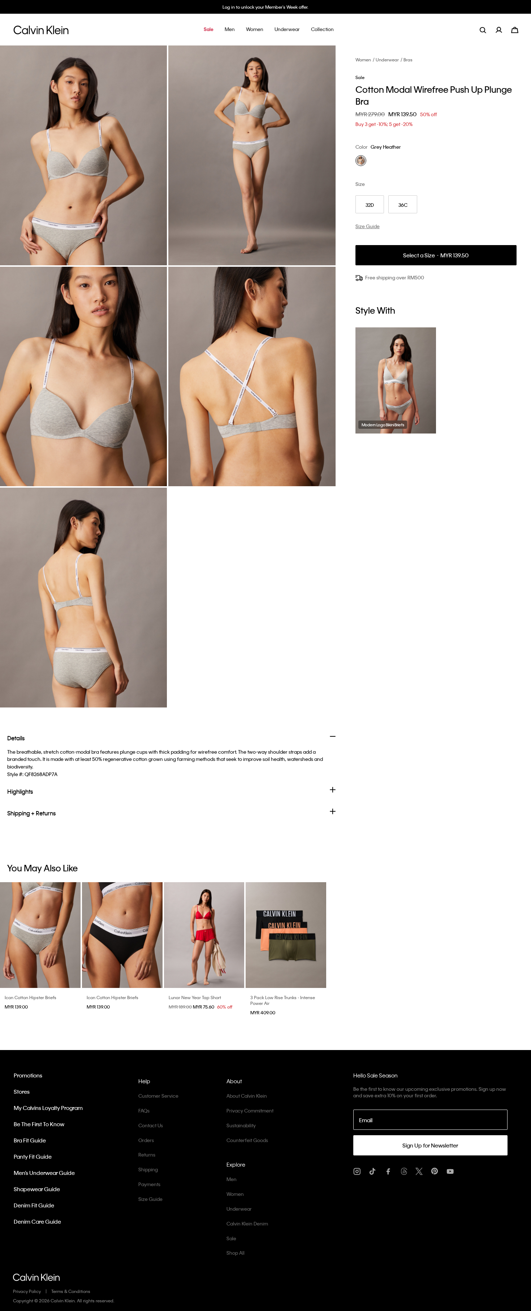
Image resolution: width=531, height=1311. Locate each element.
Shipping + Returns (31, 813)
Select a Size (436, 255)
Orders (146, 1140)
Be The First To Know (39, 1124)
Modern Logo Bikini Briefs (383, 424)
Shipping (148, 1169)
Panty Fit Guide (33, 1156)
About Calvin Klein (246, 1096)
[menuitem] (503, 30)
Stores (22, 1091)
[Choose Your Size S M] (40, 935)
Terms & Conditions (70, 1291)
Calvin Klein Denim (247, 1223)
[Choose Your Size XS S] (204, 935)
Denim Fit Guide (34, 1205)
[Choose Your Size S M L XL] (286, 935)
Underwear (387, 59)
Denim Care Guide (37, 1221)
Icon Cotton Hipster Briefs (30, 997)
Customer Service (158, 1096)
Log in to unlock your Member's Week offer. (265, 7)
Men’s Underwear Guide (44, 1172)
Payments (149, 1184)
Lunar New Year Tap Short (195, 997)
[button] (208, 30)
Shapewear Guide (37, 1189)
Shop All (235, 1253)
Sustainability (241, 1125)
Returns (146, 1154)
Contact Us (150, 1125)
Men (231, 1179)
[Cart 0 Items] (514, 29)
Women (363, 59)
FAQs (144, 1110)
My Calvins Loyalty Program (48, 1107)
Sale (231, 1238)
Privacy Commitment (249, 1110)
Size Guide (150, 1199)
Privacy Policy (27, 1291)
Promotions (28, 1075)
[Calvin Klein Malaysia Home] (41, 32)
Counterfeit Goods (247, 1140)
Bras (408, 59)
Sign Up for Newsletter (430, 1145)
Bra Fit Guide (30, 1140)
